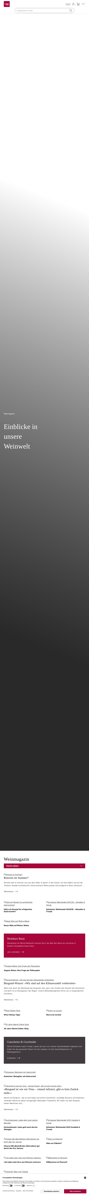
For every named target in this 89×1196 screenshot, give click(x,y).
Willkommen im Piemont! (56, 1162)
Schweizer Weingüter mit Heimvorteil (20, 1076)
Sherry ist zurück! (53, 1015)
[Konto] (73, 4)
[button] (44, 865)
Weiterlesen (8, 891)
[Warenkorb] (78, 4)
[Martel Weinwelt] (7, 4)
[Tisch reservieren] (68, 4)
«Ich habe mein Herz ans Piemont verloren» (22, 1162)
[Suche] (71, 10)
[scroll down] (44, 432)
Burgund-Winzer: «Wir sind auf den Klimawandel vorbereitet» (40, 983)
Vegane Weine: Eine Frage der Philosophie (22, 970)
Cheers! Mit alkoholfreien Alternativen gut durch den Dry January (22, 1147)
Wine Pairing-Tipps (12, 1015)
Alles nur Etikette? (54, 1143)
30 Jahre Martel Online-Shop (16, 1028)
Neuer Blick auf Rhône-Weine (16, 925)
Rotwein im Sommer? (16, 877)
